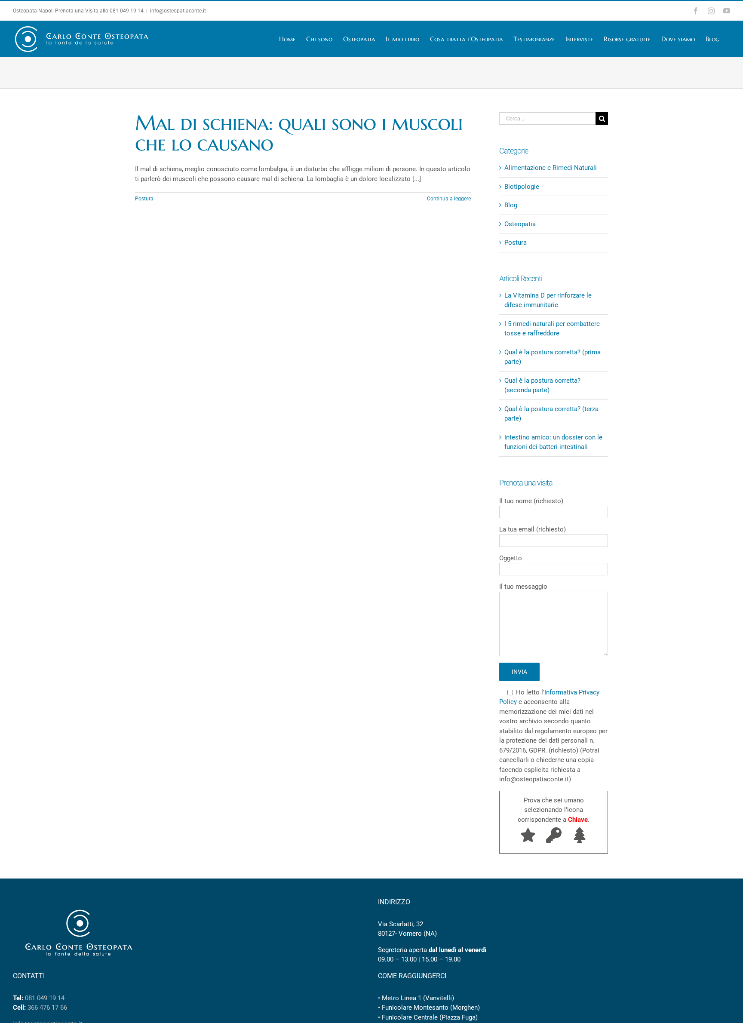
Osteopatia (520, 224)
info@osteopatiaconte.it (178, 11)
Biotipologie (521, 186)
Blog (510, 205)
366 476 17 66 (47, 1007)
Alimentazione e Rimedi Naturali (550, 168)
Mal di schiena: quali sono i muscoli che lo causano (299, 133)
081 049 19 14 (127, 11)
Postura (144, 199)
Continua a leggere (449, 199)
